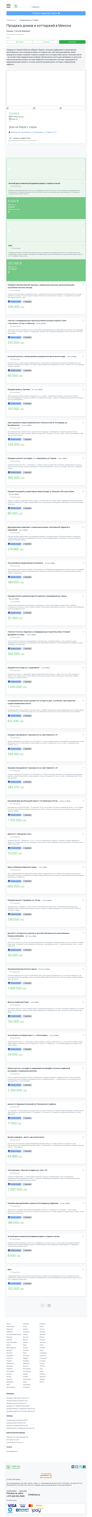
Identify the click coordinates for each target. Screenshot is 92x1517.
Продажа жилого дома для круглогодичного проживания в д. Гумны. (37, 596)
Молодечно (27, 1369)
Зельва (8, 1376)
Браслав (9, 1340)
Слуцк (42, 1350)
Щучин (42, 1382)
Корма (25, 1334)
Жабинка (9, 1369)
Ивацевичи (10, 1382)
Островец (26, 1387)
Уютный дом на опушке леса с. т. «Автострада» (28, 1035)
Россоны (42, 1340)
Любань (25, 1358)
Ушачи (42, 1371)
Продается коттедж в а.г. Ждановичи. (24, 668)
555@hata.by (34, 1495)
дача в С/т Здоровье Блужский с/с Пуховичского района (32, 1104)
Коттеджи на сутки (12, 1440)
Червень (42, 1379)
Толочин (42, 1366)
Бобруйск (9, 1332)
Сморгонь (43, 1355)
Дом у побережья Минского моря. (22, 867)
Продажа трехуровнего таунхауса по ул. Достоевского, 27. (33, 735)
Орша (25, 1382)
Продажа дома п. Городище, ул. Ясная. (24, 900)
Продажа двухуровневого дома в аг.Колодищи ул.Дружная (33, 1203)
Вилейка (9, 1350)
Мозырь (25, 1366)
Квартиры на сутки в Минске (17, 1437)
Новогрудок (27, 1379)
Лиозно (25, 1348)
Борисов (9, 1337)
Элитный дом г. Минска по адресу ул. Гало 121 (27, 1170)
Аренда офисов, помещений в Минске (20, 1428)
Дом (10, 245)
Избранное (31, 7)
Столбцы (43, 1361)
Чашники (43, 1376)
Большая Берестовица (13, 1334)
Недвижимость (11, 20)
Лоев (24, 1353)
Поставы (42, 1332)
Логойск (26, 1350)
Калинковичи (10, 1387)
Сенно (42, 1345)
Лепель (25, 1342)
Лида (24, 1345)
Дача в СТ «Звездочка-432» (20, 834)
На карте (20, 42)
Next (81, 88)
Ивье (8, 1384)
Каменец (26, 1324)
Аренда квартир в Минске (16, 1420)
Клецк (25, 1326)
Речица (42, 1337)
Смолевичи (43, 1353)
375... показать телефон (17, 138)
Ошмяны (42, 1324)
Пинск (42, 1326)
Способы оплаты (11, 1500)
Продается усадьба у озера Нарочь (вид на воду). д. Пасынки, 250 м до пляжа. (41, 491)
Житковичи (10, 1371)
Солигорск (43, 1358)
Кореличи (26, 1332)
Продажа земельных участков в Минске (20, 1411)
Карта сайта (23, 1491)
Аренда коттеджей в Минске (17, 1425)
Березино (9, 1329)
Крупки (25, 1340)
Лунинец (26, 1355)
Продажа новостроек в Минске (17, 1398)
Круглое (25, 1337)
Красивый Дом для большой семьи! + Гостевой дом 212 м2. (33, 801)
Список (46, 42)
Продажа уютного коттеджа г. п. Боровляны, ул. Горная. (32, 458)
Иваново (9, 1379)
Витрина (73, 42)
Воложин (9, 1353)
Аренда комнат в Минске (16, 1423)
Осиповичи (26, 1384)
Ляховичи (26, 1361)
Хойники (42, 1374)
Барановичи (10, 1326)
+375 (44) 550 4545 (15, 1496)
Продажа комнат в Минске (16, 1403)
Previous (10, 88)
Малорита (26, 1363)
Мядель (25, 1374)
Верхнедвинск (11, 1348)
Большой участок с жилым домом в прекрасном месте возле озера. (37, 356)
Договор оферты (11, 1491)
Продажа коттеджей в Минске (17, 1406)
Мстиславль (27, 1371)
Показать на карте (15, 301)
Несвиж (25, 1376)
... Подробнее (27, 301)
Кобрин (25, 1329)
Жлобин (9, 1374)
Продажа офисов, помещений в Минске (20, 1408)
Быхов (8, 1345)
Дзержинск (10, 1363)
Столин (42, 1363)
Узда (41, 1369)
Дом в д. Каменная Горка (18, 1002)
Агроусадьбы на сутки (14, 1442)
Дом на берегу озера (23, 127)
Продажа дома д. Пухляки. (19, 389)
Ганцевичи (9, 1355)
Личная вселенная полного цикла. (22, 969)
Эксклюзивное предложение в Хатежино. (25, 563)
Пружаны (43, 1334)
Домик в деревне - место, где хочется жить (26, 1137)
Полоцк (42, 1329)
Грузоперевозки (11, 1451)
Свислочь (43, 1342)
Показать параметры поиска (45, 13)
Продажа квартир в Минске (17, 1401)
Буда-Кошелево (11, 1342)
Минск (8, 1324)
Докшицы (9, 1366)
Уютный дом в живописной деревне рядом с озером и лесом (34, 183)
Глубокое (9, 1358)
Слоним (42, 1348)
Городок (9, 1361)
